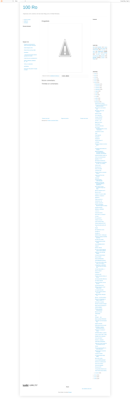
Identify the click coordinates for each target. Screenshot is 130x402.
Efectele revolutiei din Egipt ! (101, 303)
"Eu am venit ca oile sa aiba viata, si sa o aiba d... (100, 263)
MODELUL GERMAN (99, 209)
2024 (95, 73)
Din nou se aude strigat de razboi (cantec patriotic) (100, 250)
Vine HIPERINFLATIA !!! (100, 244)
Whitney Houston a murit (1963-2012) (100, 288)
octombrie (97, 87)
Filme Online (102, 48)
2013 (95, 80)
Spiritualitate (103, 49)
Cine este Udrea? (98, 338)
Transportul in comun (99, 131)
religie (94, 58)
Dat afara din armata (99, 239)
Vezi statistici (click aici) (86, 388)
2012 (95, 82)
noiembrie (97, 85)
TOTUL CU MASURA (28, 64)
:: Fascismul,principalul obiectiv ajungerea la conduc (30, 55)
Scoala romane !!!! (98, 140)
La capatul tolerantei (99, 289)
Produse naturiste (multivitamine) (98, 310)
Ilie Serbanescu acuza (99, 229)
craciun (99, 52)
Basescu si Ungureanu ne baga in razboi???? (100, 300)
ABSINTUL (97, 197)
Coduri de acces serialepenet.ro (30, 58)
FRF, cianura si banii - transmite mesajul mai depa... (100, 187)
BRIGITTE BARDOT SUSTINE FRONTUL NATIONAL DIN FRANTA (100, 152)
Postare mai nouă (45, 118)
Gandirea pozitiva (98, 207)
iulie (96, 92)
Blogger (70, 392)
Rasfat (96, 227)
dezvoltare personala (100, 54)
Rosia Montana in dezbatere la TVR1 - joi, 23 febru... (101, 163)
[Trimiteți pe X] (65, 76)
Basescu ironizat (98, 311)
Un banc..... (97, 216)
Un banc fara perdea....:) (100, 269)
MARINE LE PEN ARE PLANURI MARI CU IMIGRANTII (99, 183)
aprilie (96, 98)
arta (94, 51)
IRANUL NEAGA (98, 247)
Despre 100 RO (27, 19)
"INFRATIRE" (97, 313)
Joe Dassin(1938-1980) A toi (101, 278)
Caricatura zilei (98, 170)
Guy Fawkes (97, 124)
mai (96, 96)
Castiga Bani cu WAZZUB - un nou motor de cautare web (100, 266)
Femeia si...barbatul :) (99, 339)
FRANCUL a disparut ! (99, 195)
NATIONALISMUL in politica (100, 332)
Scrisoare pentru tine (99, 125)
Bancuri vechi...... (98, 192)
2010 (95, 376)
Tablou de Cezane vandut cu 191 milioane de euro (101, 344)
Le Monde (97, 142)
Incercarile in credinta (99, 302)
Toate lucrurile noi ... (99, 199)
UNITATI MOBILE (98, 307)
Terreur (96, 346)
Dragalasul (97, 138)
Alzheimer (97, 178)
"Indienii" (97, 246)
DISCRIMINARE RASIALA (100, 260)
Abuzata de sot (98, 167)
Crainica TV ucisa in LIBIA (100, 194)
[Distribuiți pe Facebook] (67, 76)
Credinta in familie (99, 353)
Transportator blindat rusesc (101, 368)
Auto (94, 47)
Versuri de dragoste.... (99, 365)
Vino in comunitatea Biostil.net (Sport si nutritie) (101, 205)
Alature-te (26, 21)
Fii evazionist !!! (98, 218)
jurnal (94, 57)
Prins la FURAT (98, 257)
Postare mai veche (84, 118)
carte (94, 52)
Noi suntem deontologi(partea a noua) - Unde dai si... (101, 128)
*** (95, 146)
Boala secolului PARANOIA (100, 319)
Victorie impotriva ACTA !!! (100, 223)
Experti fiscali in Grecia (99, 103)
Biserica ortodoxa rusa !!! (100, 190)
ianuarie (97, 372)
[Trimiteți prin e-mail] (62, 76)
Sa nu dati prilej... (98, 115)
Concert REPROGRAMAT (100, 360)
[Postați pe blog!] (64, 76)
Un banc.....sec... (98, 120)
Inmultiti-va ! (97, 231)
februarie (97, 101)
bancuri (100, 51)
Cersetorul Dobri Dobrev (100, 255)
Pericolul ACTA (98, 367)
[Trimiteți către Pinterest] (68, 76)
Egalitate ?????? (98, 158)
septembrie (97, 89)
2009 (95, 378)
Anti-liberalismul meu (99, 285)
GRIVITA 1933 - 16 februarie (101, 235)
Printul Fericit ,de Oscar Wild (30, 50)
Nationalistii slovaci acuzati (100, 325)
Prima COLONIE (98, 168)
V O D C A (97, 211)
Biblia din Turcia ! (98, 122)
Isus (96, 315)
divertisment (96, 55)
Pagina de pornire (65, 118)
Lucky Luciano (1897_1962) (101, 334)
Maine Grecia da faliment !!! (100, 305)
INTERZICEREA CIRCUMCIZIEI (98, 180)
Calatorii (105, 47)
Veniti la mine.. (98, 165)
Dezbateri (26, 22)
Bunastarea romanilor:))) (100, 160)
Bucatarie (99, 47)
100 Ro (30, 7)
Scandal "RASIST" (99, 117)
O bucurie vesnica (98, 212)
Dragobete (97, 136)
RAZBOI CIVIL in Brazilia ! (100, 336)
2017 (95, 75)
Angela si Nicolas (98, 323)
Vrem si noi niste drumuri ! (100, 157)
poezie (102, 57)
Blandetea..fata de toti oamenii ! (99, 111)
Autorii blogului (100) (28, 47)
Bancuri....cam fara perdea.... (101, 297)
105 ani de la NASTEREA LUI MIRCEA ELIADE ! (101, 105)
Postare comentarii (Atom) (53, 120)
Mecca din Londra (98, 358)
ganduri (103, 55)
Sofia (96, 133)
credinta (105, 52)
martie (96, 99)
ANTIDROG (26, 66)
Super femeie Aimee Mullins (101, 370)
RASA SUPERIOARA (99, 258)
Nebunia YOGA (98, 113)
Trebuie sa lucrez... (99, 219)
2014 (95, 79)
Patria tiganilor (98, 135)
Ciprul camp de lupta (99, 221)
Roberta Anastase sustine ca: (101, 155)
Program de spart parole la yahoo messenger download (30, 45)
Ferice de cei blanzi (99, 363)
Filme (96, 48)
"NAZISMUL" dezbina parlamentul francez (99, 328)
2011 (95, 375)
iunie (96, 94)
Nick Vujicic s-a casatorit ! (100, 214)
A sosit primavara (98, 118)
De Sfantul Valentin (99, 280)
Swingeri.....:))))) (98, 317)
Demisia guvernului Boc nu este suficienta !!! (100, 348)
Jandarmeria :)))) (98, 201)
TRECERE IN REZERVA (100, 341)
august (96, 91)
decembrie (97, 84)
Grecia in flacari (98, 270)
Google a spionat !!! (99, 202)
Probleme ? (97, 272)
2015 (95, 77)
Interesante (95, 49)
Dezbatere (26, 52)
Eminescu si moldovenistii (100, 361)
